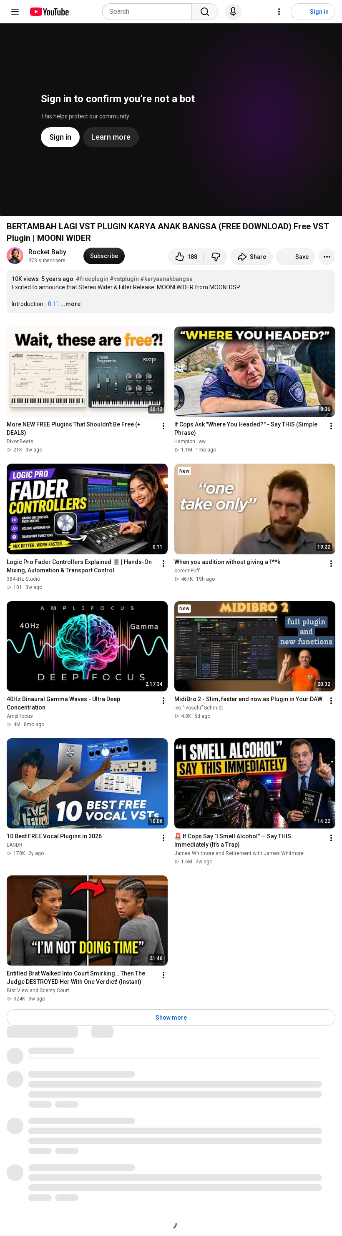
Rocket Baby (47, 252)
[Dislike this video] (215, 256)
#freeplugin (92, 279)
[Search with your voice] (233, 11)
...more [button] (70, 304)
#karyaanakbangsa (166, 279)
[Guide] (15, 12)
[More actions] (327, 256)
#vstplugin (124, 279)
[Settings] (279, 12)
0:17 (53, 304)
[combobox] (149, 12)
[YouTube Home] (49, 11)
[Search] (204, 11)
